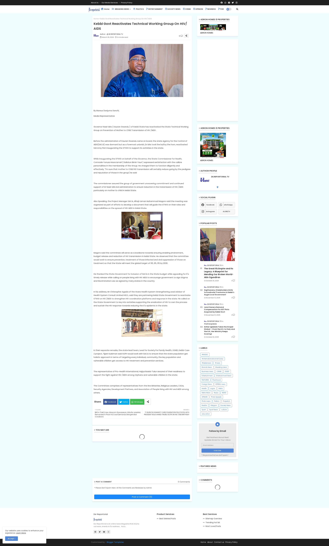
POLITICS (139, 9)
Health (204, 388)
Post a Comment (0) (142, 496)
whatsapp (228, 205)
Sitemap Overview (213, 518)
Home (106, 9)
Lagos (212, 388)
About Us (95, 2)
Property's (226, 401)
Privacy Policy (126, 2)
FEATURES (205, 380)
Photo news (206, 401)
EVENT (227, 371)
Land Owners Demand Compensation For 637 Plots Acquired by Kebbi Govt (216, 309)
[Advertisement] (112, 461)
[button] (237, 9)
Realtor (204, 405)
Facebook (112, 402)
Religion (214, 405)
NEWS (224, 393)
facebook (210, 205)
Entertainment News (223, 376)
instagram (210, 211)
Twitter (125, 402)
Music (216, 393)
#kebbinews (206, 363)
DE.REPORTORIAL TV (220, 177)
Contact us (219, 542)
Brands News (207, 367)
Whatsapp (138, 402)
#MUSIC (205, 354)
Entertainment (207, 376)
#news (217, 363)
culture (224, 410)
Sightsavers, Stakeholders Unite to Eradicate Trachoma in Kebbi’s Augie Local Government (219, 292)
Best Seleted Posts (167, 518)
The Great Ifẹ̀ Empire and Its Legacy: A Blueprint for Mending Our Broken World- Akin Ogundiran (218, 273)
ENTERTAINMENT (155, 9)
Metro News (206, 393)
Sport (204, 410)
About (210, 542)
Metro (220, 388)
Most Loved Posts (213, 526)
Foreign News (207, 384)
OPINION (199, 9)
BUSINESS (211, 9)
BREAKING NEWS (122, 9)
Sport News (213, 410)
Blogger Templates (115, 542)
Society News (225, 405)
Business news (207, 371)
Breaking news (221, 367)
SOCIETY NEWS (173, 9)
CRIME (188, 9)
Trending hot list (212, 522)
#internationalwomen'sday (212, 359)
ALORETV (226, 211)
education (206, 414)
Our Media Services (110, 2)
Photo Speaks (216, 397)
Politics (216, 401)
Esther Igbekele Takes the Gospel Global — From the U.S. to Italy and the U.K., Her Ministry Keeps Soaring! (219, 330)
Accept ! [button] (11, 538)
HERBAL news (220, 384)
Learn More (21, 533)
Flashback (216, 380)
